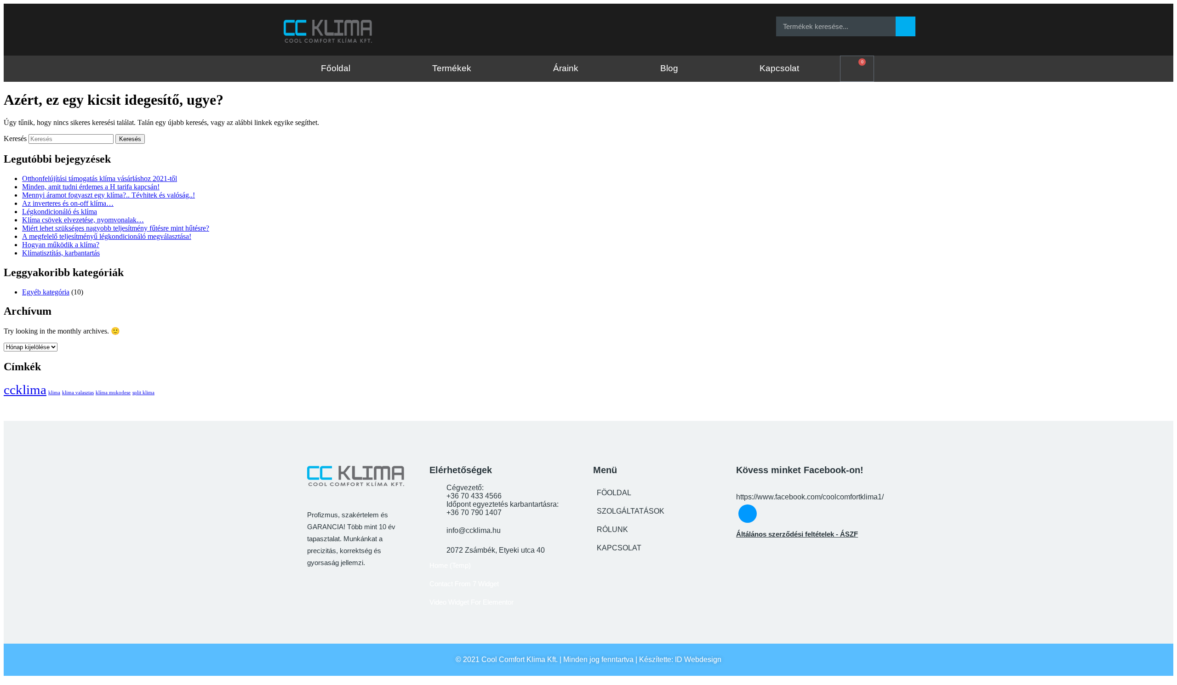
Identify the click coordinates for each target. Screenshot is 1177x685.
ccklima (25, 389)
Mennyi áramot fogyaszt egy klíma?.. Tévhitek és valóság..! (108, 195)
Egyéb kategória (45, 292)
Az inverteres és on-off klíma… (68, 203)
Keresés (15, 138)
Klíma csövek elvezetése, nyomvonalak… (83, 220)
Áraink (565, 68)
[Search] (905, 26)
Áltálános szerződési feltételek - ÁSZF (797, 534)
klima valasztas (78, 392)
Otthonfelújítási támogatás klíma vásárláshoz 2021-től (99, 178)
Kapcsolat (779, 68)
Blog (669, 68)
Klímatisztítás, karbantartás (61, 253)
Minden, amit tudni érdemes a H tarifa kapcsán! (91, 187)
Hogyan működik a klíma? (60, 245)
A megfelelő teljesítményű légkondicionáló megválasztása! (106, 236)
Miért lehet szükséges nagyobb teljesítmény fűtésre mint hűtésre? (115, 228)
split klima (143, 392)
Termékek (451, 68)
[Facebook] (583, 26)
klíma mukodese (113, 392)
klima (54, 392)
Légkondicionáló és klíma (59, 211)
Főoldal (335, 68)
